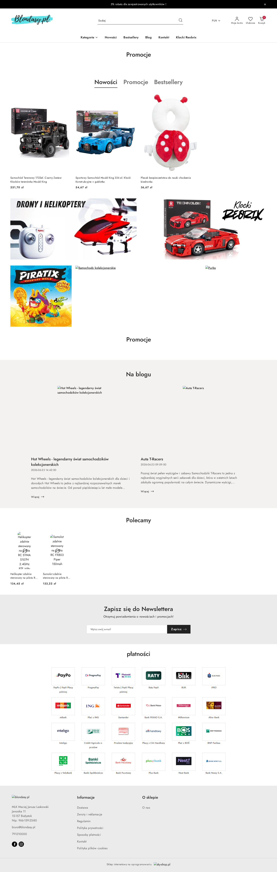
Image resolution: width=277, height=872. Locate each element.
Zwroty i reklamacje (89, 814)
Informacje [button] (86, 797)
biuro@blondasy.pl (23, 827)
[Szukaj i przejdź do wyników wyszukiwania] (180, 21)
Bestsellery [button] (168, 82)
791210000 (19, 834)
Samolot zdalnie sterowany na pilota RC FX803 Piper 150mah (56, 576)
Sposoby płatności (89, 835)
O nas (146, 807)
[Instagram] (21, 844)
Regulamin (83, 821)
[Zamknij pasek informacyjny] (265, 4)
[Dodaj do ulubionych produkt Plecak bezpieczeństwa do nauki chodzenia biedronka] (197, 96)
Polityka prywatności (90, 828)
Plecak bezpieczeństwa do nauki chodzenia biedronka (166, 179)
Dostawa (82, 807)
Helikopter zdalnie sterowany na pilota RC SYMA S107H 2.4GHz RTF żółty (23, 576)
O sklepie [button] (150, 797)
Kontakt (81, 841)
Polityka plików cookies (92, 848)
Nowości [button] (105, 82)
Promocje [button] (135, 82)
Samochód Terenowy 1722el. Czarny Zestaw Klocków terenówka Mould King (36, 179)
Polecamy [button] (138, 520)
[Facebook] (14, 844)
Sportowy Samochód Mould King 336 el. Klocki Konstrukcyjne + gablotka (103, 179)
